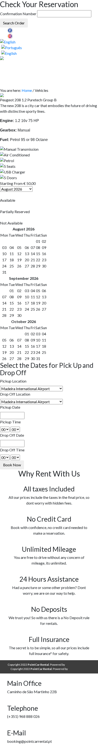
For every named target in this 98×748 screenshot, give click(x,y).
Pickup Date (10, 407)
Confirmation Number (18, 13)
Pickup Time (10, 422)
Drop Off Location (15, 394)
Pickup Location (13, 381)
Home (27, 90)
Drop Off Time (12, 450)
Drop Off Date (12, 435)
